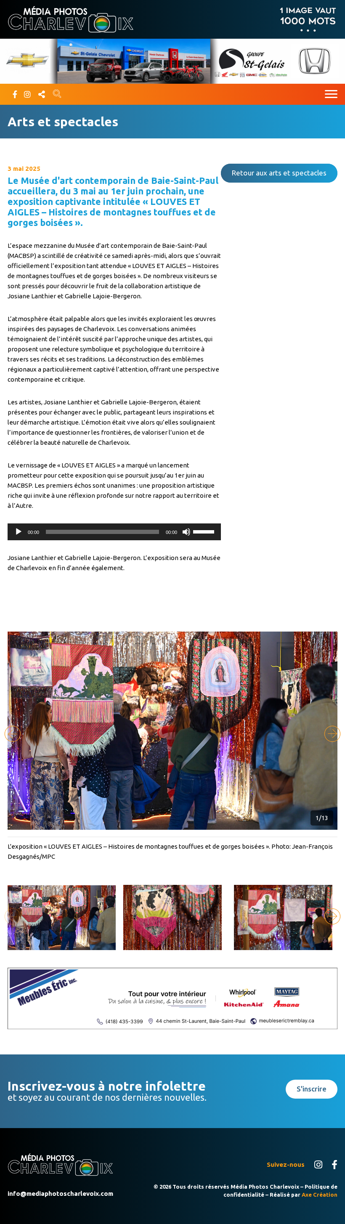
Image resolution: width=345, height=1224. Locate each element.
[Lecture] (18, 532)
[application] (114, 531)
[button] (332, 733)
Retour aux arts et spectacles (279, 173)
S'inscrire (311, 1089)
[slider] (205, 531)
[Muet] (186, 532)
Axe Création (319, 1194)
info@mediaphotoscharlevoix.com (60, 1193)
